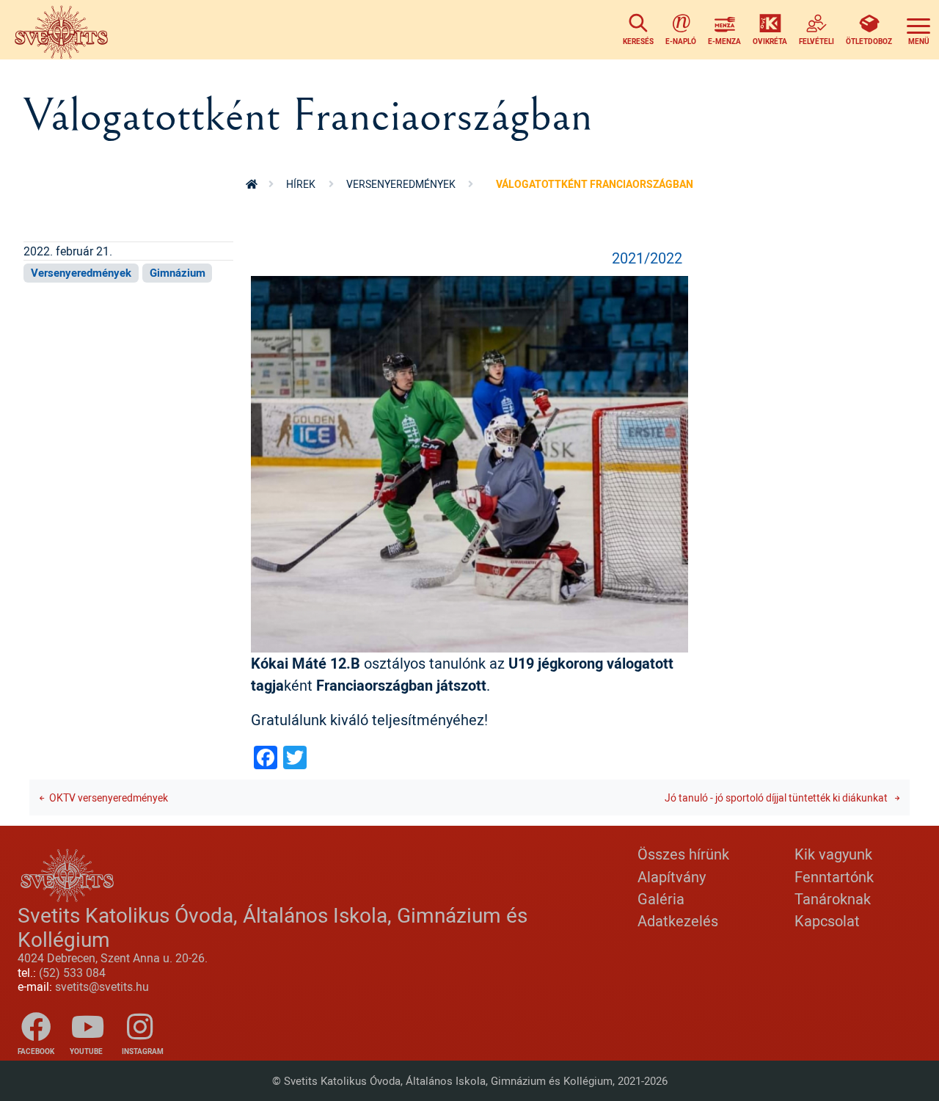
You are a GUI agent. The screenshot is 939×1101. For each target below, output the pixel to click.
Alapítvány (671, 877)
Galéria (660, 899)
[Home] (64, 29)
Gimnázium (177, 272)
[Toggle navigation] (918, 29)
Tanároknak (832, 899)
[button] (469, 463)
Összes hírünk (683, 854)
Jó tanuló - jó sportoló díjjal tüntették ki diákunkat (777, 797)
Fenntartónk (834, 877)
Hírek (300, 184)
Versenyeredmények (401, 184)
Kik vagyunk (833, 854)
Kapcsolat (827, 921)
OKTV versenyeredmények (108, 797)
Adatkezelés (677, 921)
